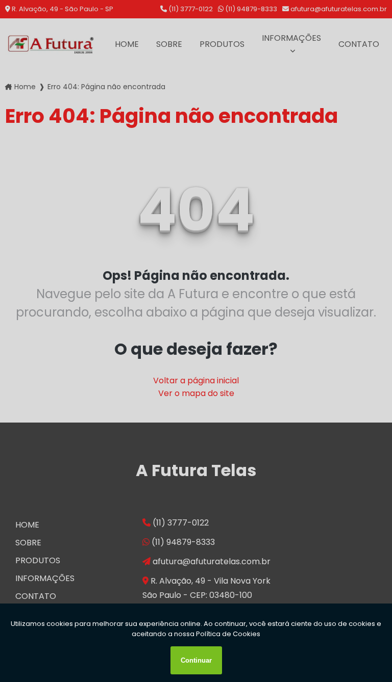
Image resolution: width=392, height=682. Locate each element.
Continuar (196, 660)
